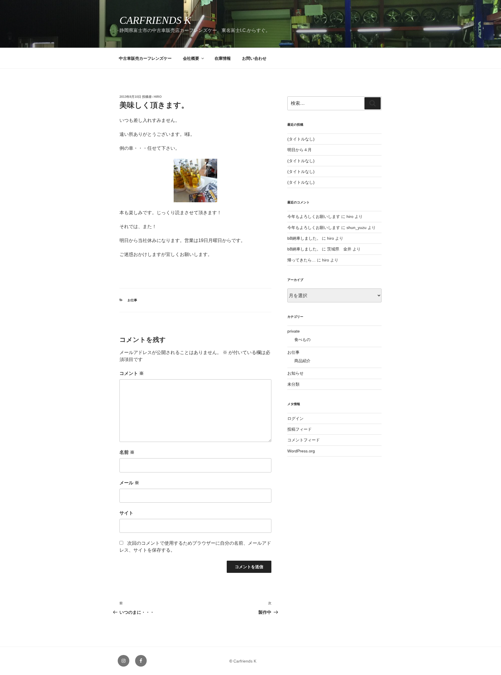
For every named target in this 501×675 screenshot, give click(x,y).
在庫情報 (223, 58)
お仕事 (132, 300)
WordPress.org (301, 451)
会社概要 (191, 58)
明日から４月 (299, 149)
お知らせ (295, 373)
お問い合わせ (254, 58)
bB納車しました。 (304, 238)
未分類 (293, 384)
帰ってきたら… (301, 260)
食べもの (302, 339)
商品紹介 (302, 360)
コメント (131, 373)
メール (129, 482)
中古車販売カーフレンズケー (145, 58)
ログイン (295, 418)
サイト (126, 512)
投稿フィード (299, 429)
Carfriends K (155, 20)
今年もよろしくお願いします (313, 216)
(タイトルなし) (301, 139)
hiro (158, 96)
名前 (127, 452)
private (293, 331)
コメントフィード (303, 440)
